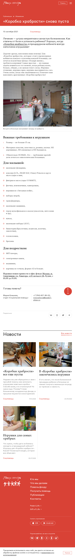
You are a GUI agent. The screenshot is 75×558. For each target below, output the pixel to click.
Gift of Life (35, 509)
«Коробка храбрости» (15, 44)
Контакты (35, 499)
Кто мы (34, 479)
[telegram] (69, 315)
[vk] (51, 315)
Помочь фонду (38, 487)
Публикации (7, 16)
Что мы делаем (38, 483)
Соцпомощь (8, 399)
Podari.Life (34, 506)
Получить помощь (40, 491)
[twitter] (63, 315)
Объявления (19, 16)
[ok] (57, 315)
